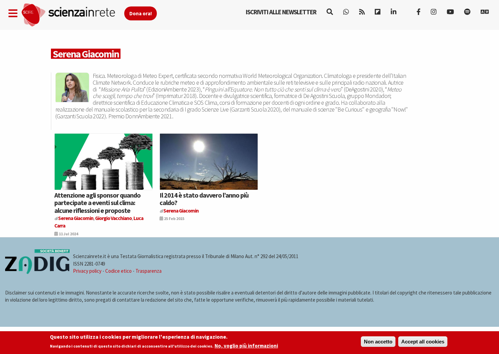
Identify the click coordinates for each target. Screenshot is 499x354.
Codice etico (118, 271)
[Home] (72, 15)
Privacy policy (87, 271)
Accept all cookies (422, 341)
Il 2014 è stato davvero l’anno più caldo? (204, 199)
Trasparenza (148, 271)
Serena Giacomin (75, 218)
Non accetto (378, 341)
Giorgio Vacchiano (113, 218)
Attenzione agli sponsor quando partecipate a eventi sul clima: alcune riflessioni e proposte (97, 203)
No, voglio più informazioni (246, 346)
